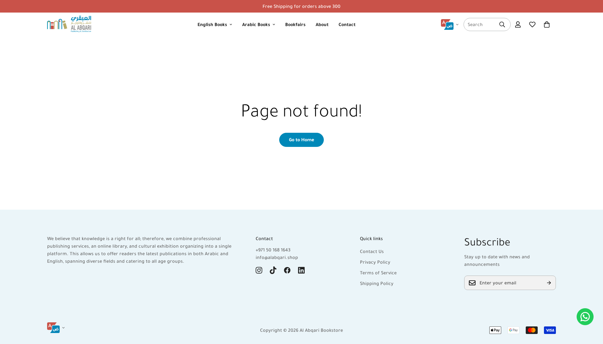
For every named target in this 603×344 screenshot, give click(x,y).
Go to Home (301, 139)
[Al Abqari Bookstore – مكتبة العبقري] (69, 24)
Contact (347, 24)
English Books (212, 24)
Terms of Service (378, 272)
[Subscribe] (549, 283)
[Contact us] (585, 316)
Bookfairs (295, 24)
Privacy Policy (375, 262)
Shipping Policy (377, 283)
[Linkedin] (301, 270)
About (322, 24)
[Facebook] (287, 270)
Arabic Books (256, 24)
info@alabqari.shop (277, 257)
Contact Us (372, 251)
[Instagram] (259, 270)
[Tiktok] (273, 270)
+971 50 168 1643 (273, 249)
